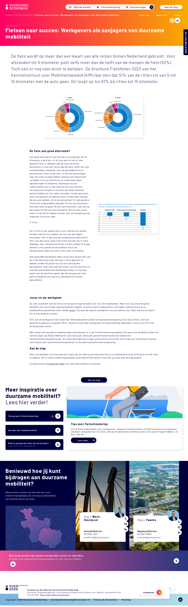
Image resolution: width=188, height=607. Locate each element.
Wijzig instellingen (60, 595)
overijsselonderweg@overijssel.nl (70, 599)
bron (72, 310)
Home (9, 15)
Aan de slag (171, 7)
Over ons (144, 15)
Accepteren (148, 592)
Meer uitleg (45, 595)
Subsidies (161, 15)
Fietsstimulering (23, 15)
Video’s (178, 15)
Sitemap (126, 599)
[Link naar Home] (17, 8)
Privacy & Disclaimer (106, 599)
